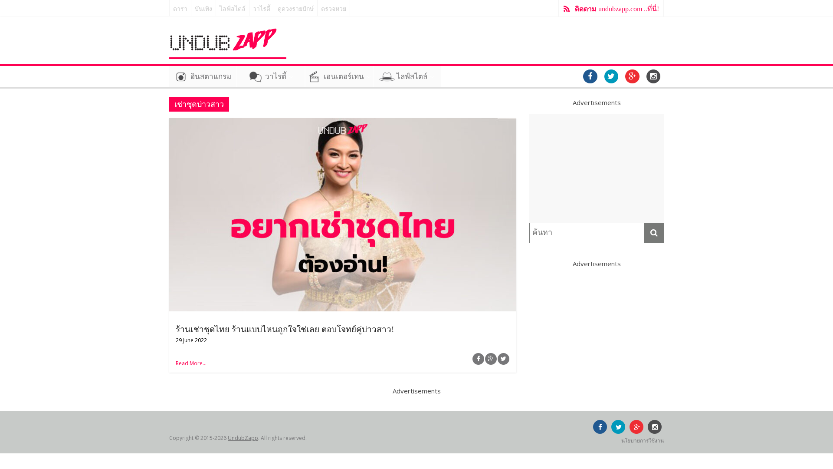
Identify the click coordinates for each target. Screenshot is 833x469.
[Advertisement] (596, 168)
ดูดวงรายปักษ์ (296, 9)
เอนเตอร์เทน (344, 77)
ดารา (180, 9)
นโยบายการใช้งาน (642, 440)
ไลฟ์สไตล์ (233, 9)
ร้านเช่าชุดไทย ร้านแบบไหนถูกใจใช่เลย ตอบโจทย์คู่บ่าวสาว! (285, 329)
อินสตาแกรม (210, 77)
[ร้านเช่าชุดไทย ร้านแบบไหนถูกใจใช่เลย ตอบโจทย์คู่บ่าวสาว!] (342, 123)
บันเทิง (203, 9)
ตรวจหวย (333, 9)
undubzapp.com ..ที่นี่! (617, 9)
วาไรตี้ (261, 9)
